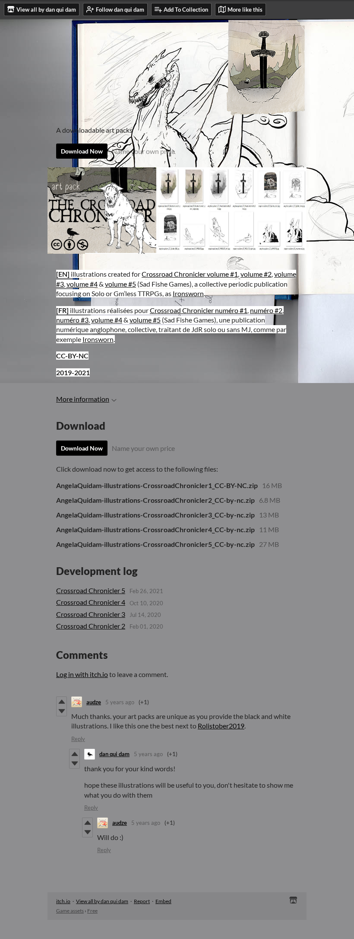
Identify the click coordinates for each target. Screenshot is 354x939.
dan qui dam (114, 754)
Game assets (70, 910)
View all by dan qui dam (102, 901)
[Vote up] (61, 701)
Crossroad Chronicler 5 (90, 590)
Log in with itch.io (82, 674)
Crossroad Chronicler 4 (90, 602)
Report (142, 901)
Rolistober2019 (221, 726)
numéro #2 (266, 310)
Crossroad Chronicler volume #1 (190, 274)
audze (93, 702)
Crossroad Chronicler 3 (90, 614)
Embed (163, 901)
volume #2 (256, 274)
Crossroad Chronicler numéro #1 (198, 310)
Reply (78, 738)
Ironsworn (188, 293)
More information (82, 399)
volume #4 (82, 284)
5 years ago (119, 702)
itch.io (63, 901)
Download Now (82, 151)
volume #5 (120, 284)
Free (92, 910)
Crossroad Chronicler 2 (90, 626)
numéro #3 (72, 320)
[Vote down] (61, 711)
